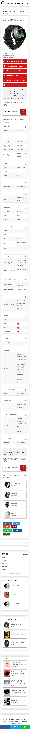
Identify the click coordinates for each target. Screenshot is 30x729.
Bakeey (4, 567)
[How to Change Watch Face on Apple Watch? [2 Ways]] (7, 692)
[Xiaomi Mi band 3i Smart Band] (7, 643)
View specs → (14, 485)
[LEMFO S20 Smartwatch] (7, 586)
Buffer (6, 534)
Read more (20, 98)
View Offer (23, 112)
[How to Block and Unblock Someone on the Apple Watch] (7, 664)
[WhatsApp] (25, 727)
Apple (4, 560)
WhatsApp (8, 530)
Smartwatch (11, 55)
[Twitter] (15, 727)
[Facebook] (5, 727)
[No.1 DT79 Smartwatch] (7, 595)
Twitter (17, 523)
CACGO (4, 570)
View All (25, 554)
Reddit (6, 527)
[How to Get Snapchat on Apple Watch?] (7, 701)
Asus (3, 563)
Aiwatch (4, 557)
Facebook (7, 523)
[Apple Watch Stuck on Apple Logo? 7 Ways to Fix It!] (7, 673)
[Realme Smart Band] (7, 634)
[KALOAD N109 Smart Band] (7, 625)
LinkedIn (17, 530)
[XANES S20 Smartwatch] (7, 604)
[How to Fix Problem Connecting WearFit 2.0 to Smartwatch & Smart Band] (7, 683)
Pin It (14, 527)
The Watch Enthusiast (20, 721)
